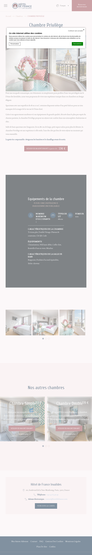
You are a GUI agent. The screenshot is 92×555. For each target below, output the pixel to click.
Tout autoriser (77, 44)
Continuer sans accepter (75, 31)
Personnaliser (14, 44)
